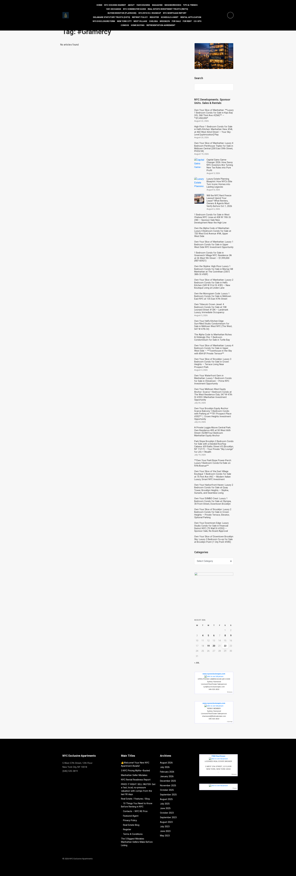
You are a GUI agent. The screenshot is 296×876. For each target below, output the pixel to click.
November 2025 (168, 785)
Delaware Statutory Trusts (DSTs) (111, 17)
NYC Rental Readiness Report (135, 779)
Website (229, 692)
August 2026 (166, 762)
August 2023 (166, 822)
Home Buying (137, 25)
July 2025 (165, 803)
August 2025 (166, 799)
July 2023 (165, 826)
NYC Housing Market (115, 5)
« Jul (196, 663)
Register (154, 17)
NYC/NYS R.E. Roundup (149, 13)
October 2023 (167, 813)
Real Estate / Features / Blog (135, 799)
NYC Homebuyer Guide (134, 9)
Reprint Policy (140, 17)
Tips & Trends (190, 5)
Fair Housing (143, 5)
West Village (140, 21)
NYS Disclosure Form (104, 21)
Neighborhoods (172, 5)
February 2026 (167, 772)
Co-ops (197, 21)
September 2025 (168, 794)
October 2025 (167, 790)
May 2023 (165, 835)
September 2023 (168, 817)
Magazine (157, 5)
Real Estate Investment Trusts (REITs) (168, 9)
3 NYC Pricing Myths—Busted (135, 770)
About (131, 5)
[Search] (230, 87)
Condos (125, 25)
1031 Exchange (113, 9)
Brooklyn (165, 21)
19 (208, 646)
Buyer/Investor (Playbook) (122, 13)
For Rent (187, 21)
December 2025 (168, 781)
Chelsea (153, 21)
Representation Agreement (160, 25)
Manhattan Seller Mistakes (134, 775)
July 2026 (165, 767)
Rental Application (190, 17)
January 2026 (167, 776)
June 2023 (165, 831)
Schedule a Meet (169, 17)
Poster (235, 788)
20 (214, 646)
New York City (124, 21)
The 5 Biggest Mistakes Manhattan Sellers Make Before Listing (137, 842)
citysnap (229, 721)
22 (225, 646)
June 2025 (165, 808)
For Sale (176, 21)
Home (99, 5)
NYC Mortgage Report (174, 13)
